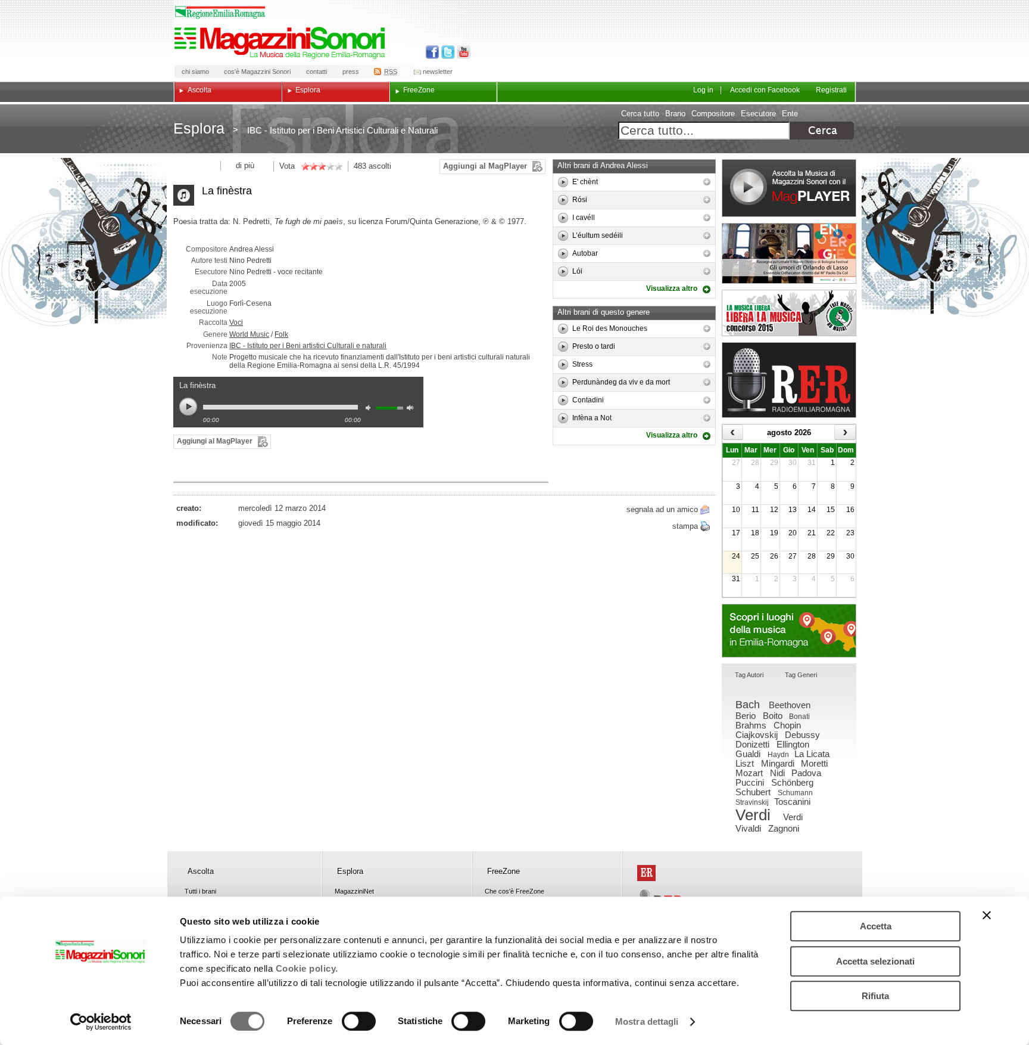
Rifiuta (875, 996)
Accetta (875, 926)
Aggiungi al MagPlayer (485, 166)
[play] (563, 182)
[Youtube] (461, 52)
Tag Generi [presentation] (801, 674)
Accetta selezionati (875, 961)
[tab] (749, 676)
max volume (412, 409)
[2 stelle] (309, 166)
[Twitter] (447, 52)
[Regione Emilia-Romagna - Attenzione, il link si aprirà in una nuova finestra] (220, 12)
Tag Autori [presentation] (749, 674)
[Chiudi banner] (987, 915)
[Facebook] (432, 52)
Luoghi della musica (789, 630)
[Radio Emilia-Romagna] (789, 380)
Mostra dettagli (647, 1021)
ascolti (380, 166)
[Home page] (281, 43)
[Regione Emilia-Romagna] (646, 873)
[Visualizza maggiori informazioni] (707, 182)
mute (371, 409)
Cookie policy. (307, 968)
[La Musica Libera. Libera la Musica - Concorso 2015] (789, 313)
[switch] (359, 1021)
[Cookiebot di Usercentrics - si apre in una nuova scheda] (101, 1022)
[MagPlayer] (789, 188)
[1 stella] (305, 166)
